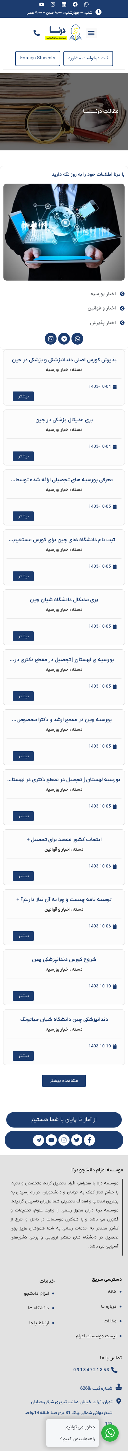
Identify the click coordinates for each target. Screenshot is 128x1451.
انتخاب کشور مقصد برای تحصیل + (64, 839)
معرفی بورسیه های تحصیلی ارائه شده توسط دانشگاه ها (64, 483)
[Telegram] (64, 339)
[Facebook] (75, 4)
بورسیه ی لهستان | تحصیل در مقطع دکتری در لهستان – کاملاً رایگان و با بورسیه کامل (64, 663)
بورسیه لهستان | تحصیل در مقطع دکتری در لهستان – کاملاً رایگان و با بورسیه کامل (64, 782)
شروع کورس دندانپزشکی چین (64, 959)
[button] (91, 33)
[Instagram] (52, 4)
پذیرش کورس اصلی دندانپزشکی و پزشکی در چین (64, 360)
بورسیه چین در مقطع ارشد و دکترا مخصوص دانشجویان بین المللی (64, 722)
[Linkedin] (64, 4)
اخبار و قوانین (57, 849)
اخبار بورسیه (58, 370)
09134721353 (91, 1370)
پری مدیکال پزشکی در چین (64, 420)
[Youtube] (41, 4)
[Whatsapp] (86, 4)
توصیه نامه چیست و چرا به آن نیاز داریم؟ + (64, 899)
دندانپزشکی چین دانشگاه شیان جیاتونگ (64, 1019)
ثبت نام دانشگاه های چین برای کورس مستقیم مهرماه (64, 543)
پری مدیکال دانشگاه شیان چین (64, 600)
